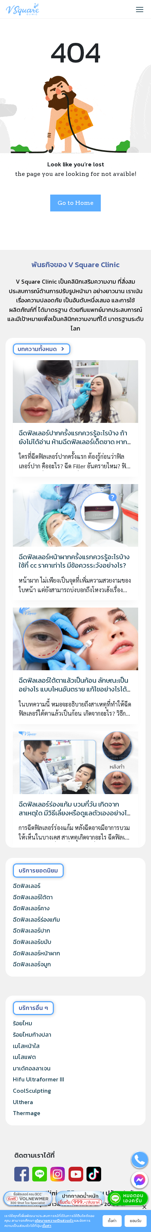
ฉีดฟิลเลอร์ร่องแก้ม (36, 919)
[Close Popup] (144, 1206)
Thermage (26, 1113)
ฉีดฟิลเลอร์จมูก (32, 964)
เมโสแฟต (24, 1056)
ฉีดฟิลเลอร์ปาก (31, 930)
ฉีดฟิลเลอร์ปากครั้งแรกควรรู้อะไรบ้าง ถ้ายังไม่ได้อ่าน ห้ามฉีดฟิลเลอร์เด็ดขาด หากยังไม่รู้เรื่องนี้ (73, 441)
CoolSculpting (32, 1090)
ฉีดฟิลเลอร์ (26, 885)
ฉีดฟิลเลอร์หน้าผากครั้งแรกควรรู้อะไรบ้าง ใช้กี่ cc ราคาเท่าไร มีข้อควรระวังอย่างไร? (74, 561)
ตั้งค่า (46, 1226)
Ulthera (23, 1102)
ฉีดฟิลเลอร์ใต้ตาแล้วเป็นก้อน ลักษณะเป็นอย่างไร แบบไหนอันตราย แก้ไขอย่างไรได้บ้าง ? (73, 688)
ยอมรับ (135, 1221)
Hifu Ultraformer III (38, 1079)
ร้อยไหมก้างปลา (32, 1034)
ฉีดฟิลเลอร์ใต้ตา (33, 897)
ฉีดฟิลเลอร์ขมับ (32, 941)
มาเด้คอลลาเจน (32, 1068)
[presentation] (75, 391)
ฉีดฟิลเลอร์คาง (31, 908)
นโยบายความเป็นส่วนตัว (54, 1220)
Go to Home (75, 202)
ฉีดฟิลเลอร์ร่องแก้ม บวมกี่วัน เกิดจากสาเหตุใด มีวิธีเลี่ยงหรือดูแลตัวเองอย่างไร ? (74, 812)
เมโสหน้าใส (26, 1045)
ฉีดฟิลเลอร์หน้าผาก (36, 953)
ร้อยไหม (22, 1023)
